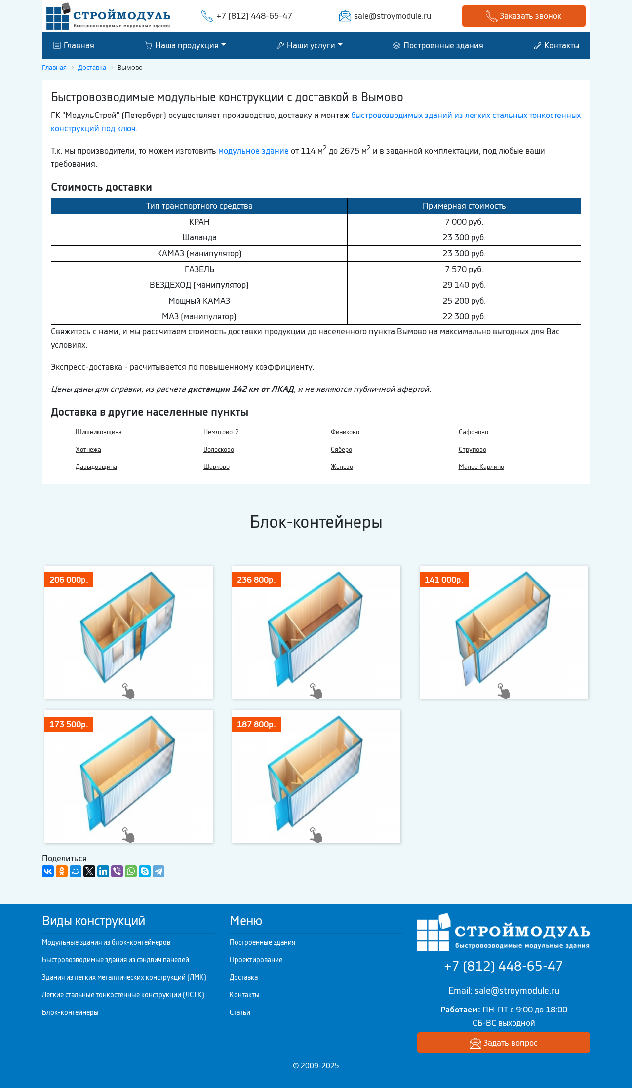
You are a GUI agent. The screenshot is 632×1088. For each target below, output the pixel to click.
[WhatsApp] (131, 871)
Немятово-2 (221, 432)
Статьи (240, 1012)
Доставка (244, 977)
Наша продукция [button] (186, 44)
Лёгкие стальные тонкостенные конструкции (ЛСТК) (123, 994)
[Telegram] (158, 871)
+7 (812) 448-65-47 (254, 15)
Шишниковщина (99, 432)
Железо (342, 467)
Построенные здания (442, 44)
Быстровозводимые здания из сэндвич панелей (115, 959)
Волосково (218, 449)
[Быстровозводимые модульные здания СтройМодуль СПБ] (108, 15)
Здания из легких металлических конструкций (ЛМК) (124, 977)
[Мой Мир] (75, 871)
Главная (78, 44)
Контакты (560, 44)
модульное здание (253, 150)
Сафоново (473, 432)
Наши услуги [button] (310, 44)
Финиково (345, 432)
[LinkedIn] (103, 871)
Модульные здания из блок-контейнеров (106, 942)
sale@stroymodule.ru (392, 15)
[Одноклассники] (62, 871)
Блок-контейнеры (70, 1012)
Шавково (216, 467)
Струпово (472, 449)
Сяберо (341, 449)
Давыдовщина (96, 467)
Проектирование (256, 959)
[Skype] (145, 871)
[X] (89, 871)
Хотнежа (88, 449)
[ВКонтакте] (48, 871)
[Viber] (117, 871)
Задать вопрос (509, 1042)
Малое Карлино (481, 467)
